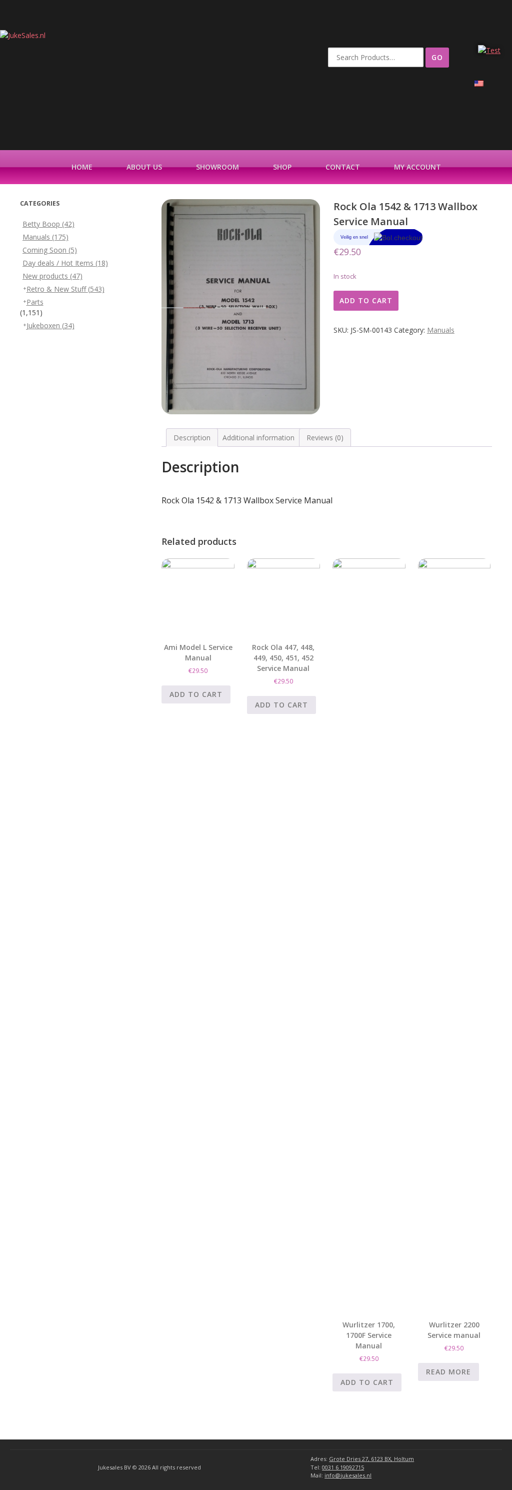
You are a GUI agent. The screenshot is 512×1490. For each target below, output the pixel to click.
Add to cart (366, 300)
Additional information (258, 437)
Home (82, 167)
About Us (144, 167)
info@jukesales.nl (348, 1475)
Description (192, 437)
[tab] (192, 437)
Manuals (440, 330)
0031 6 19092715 (343, 1467)
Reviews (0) (325, 437)
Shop (282, 167)
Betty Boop (48, 224)
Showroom (217, 167)
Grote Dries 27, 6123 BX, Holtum (371, 1458)
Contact (343, 167)
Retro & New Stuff (65, 289)
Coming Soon (49, 250)
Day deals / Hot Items (65, 263)
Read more (448, 1371)
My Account (417, 167)
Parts (35, 302)
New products (52, 276)
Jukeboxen (50, 325)
